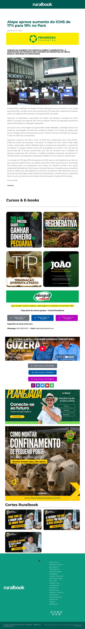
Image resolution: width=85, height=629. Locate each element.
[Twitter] (42, 385)
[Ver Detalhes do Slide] (42, 407)
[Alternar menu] (39, 561)
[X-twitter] (56, 614)
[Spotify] (52, 385)
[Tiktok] (61, 612)
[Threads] (53, 614)
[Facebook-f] (55, 612)
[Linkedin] (59, 614)
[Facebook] (38, 385)
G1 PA (15, 180)
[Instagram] (33, 385)
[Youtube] (47, 385)
